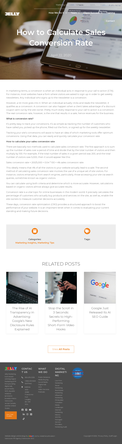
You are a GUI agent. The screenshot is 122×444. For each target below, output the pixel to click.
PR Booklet (59, 400)
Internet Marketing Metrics (59, 412)
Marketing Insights (25, 242)
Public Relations (44, 377)
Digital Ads (42, 384)
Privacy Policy (103, 436)
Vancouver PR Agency (13, 438)
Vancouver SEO (28, 438)
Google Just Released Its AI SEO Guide (100, 312)
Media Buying (43, 380)
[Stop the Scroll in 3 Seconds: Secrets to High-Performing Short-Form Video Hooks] (61, 287)
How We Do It (56, 13)
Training (110, 13)
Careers (86, 5)
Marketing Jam (62, 5)
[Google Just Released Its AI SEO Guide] (100, 287)
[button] (66, 13)
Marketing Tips (46, 242)
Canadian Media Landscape (59, 405)
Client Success (91, 13)
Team (74, 13)
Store (76, 5)
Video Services (43, 389)
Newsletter (110, 5)
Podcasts (41, 392)
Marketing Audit (61, 427)
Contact (110, 21)
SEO (40, 387)
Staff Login (113, 436)
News (97, 5)
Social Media (43, 382)
